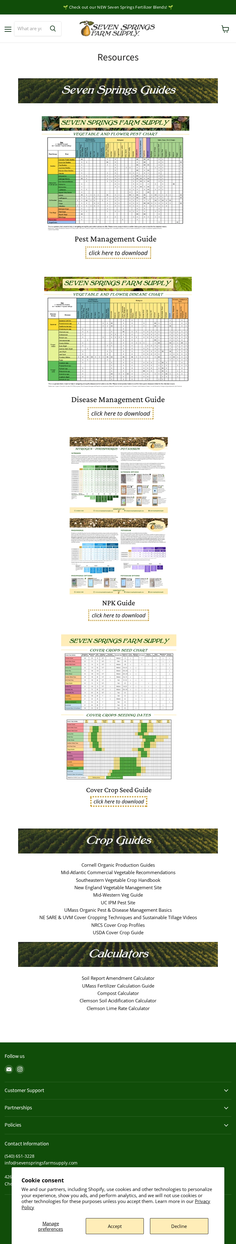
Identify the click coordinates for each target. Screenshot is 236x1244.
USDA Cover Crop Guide (118, 932)
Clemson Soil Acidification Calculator (118, 1000)
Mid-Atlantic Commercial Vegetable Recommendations (118, 872)
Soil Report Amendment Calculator (118, 978)
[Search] (53, 29)
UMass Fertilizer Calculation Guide (118, 986)
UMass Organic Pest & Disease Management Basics (118, 910)
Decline (179, 1226)
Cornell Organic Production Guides (118, 865)
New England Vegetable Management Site (118, 887)
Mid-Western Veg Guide (118, 895)
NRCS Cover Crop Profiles (118, 925)
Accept (115, 1226)
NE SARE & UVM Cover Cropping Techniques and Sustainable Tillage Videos (118, 917)
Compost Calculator (118, 993)
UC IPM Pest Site (118, 902)
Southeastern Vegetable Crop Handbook (118, 880)
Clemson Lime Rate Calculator (118, 1008)
